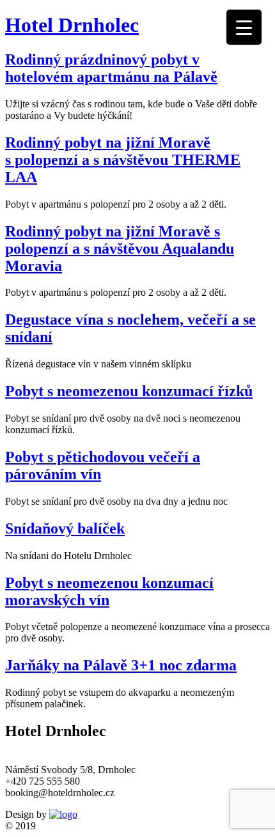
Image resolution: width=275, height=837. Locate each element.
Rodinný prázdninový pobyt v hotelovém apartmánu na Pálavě (111, 68)
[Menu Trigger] (244, 27)
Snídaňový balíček (65, 528)
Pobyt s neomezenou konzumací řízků (129, 391)
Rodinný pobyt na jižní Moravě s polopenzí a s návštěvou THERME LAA (122, 159)
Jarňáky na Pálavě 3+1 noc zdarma (121, 665)
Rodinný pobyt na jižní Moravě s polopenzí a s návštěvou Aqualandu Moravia (119, 248)
